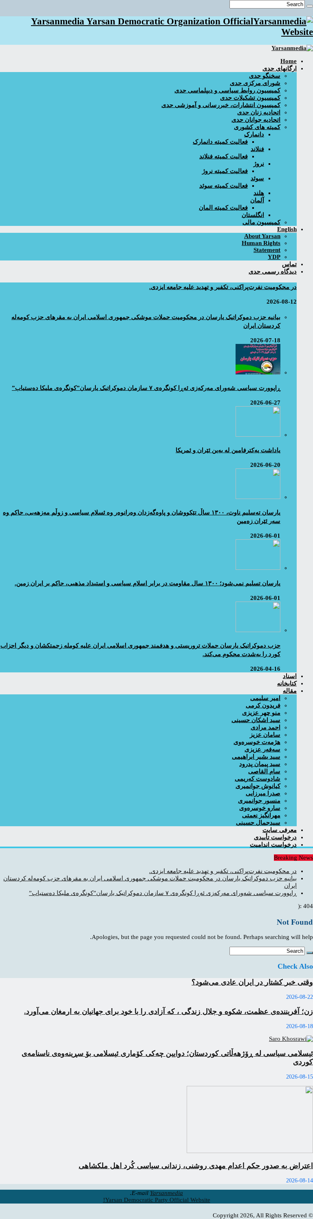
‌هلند (258, 193)
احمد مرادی (265, 727)
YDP (274, 257)
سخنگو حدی (264, 75)
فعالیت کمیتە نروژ (225, 171)
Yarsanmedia (166, 1193)
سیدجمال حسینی (258, 822)
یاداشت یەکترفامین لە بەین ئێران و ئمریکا (228, 450)
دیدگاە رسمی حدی (273, 271)
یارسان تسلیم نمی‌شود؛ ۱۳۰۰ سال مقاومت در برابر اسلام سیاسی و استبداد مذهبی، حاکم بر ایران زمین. (147, 583)
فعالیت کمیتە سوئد (223, 185)
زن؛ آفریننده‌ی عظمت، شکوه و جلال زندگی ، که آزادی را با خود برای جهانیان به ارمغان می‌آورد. (168, 1011)
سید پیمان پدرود (259, 764)
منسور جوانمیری (259, 800)
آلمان (257, 200)
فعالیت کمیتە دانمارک (220, 141)
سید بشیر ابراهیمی (256, 756)
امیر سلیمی (265, 698)
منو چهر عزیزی (261, 712)
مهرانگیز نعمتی (261, 815)
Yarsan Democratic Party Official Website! (156, 1200)
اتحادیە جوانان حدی (255, 119)
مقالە (290, 690)
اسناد (290, 676)
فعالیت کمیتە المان (223, 207)
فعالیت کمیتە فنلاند (223, 156)
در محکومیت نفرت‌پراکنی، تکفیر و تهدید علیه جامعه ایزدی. (223, 287)
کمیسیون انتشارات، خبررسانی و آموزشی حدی (220, 105)
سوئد (257, 178)
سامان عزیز (265, 734)
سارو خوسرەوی (259, 808)
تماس (289, 264)
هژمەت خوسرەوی (257, 742)
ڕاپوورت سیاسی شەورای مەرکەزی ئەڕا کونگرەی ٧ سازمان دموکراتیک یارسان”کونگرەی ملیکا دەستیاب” (146, 388)
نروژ (258, 163)
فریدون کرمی (263, 705)
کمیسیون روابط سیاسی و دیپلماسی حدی (227, 90)
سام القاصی (264, 771)
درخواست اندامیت (273, 844)
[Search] (309, 6)
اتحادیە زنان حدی (258, 112)
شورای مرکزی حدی (255, 83)
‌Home (288, 61)
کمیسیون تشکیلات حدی (250, 97)
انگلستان (253, 215)
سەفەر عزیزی (262, 749)
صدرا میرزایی (263, 793)
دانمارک (254, 134)
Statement (266, 250)
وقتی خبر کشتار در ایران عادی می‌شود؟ (252, 982)
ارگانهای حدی (279, 68)
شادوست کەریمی (257, 778)
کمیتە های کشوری (257, 127)
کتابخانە (287, 683)
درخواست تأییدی (275, 837)
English (287, 229)
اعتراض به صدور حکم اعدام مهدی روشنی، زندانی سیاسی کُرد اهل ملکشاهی (196, 1166)
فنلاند (257, 149)
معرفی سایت (279, 830)
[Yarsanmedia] (292, 48)
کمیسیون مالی (261, 222)
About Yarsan (262, 236)
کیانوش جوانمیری (258, 786)
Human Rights (261, 243)
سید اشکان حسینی (255, 720)
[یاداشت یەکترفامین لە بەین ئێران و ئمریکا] (258, 434)
